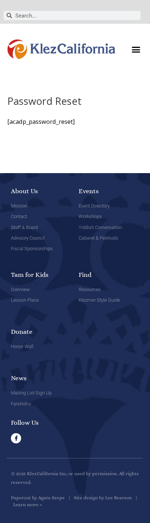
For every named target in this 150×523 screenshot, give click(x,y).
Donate (21, 331)
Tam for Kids (29, 274)
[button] (136, 49)
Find (85, 274)
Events (89, 191)
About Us (24, 191)
